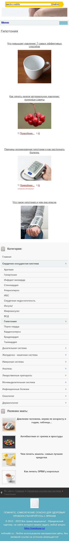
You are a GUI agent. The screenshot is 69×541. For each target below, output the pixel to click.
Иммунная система (13, 361)
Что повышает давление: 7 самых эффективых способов (34, 45)
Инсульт (8, 305)
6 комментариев (29, 135)
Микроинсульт (11, 311)
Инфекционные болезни (15, 389)
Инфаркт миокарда (14, 280)
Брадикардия (11, 337)
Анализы (7, 368)
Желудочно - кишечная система (20, 355)
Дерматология (10, 402)
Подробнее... (27, 133)
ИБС (6, 295)
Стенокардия (11, 285)
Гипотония (10, 321)
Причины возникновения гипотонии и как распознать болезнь (34, 151)
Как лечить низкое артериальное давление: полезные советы (34, 98)
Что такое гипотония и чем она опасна (34, 202)
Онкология (8, 396)
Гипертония (10, 274)
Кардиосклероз (12, 331)
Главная (6, 256)
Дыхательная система (14, 348)
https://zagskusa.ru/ (34, 528)
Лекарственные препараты (17, 375)
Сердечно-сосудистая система (20, 263)
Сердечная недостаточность (19, 300)
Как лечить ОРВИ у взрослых (41, 471)
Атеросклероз (11, 290)
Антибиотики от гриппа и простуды (41, 436)
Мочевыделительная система (18, 382)
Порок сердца (11, 326)
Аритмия (9, 269)
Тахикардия (10, 342)
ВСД (6, 316)
